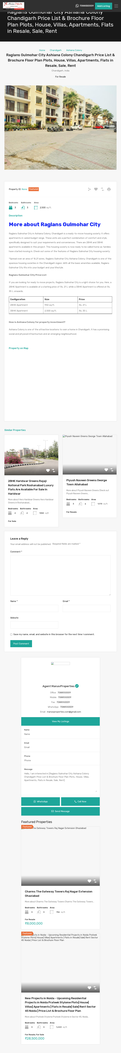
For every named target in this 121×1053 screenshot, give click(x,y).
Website (14, 617)
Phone (27, 756)
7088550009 (87, 6)
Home (42, 50)
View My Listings (60, 721)
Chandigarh (56, 50)
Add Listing (103, 6)
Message (28, 769)
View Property (31, 467)
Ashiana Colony (74, 50)
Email (66, 601)
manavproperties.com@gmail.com (64, 711)
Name (14, 601)
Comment (16, 551)
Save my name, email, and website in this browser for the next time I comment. (53, 634)
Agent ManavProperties (58, 686)
